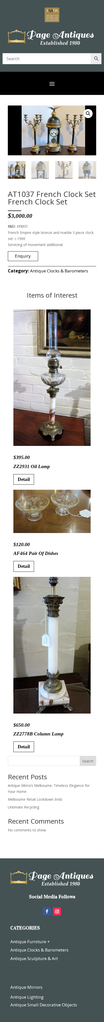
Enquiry (23, 256)
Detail (24, 479)
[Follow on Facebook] (47, 911)
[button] (88, 113)
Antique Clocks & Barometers (59, 271)
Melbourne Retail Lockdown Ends (35, 799)
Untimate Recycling (23, 807)
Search (87, 761)
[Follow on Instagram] (57, 911)
